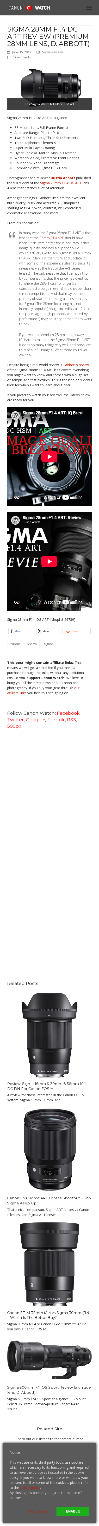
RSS (71, 719)
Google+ (35, 719)
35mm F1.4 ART (51, 238)
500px (14, 726)
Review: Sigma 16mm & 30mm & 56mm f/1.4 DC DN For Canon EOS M (47, 1086)
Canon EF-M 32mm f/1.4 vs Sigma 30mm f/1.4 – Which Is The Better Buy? (48, 1315)
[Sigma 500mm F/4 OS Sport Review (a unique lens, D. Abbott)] (49, 1358)
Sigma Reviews (52, 52)
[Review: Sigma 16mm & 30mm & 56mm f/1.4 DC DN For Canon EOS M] (49, 1035)
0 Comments (22, 57)
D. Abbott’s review (75, 365)
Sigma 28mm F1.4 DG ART (61, 183)
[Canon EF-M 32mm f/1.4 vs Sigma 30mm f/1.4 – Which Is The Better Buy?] (49, 1264)
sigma (48, 644)
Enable (73, 1511)
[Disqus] (49, 794)
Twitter (15, 719)
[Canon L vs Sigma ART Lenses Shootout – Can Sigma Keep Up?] (49, 1149)
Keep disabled (38, 1511)
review (32, 644)
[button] (89, 8)
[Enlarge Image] (49, 87)
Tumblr (56, 719)
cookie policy (30, 1487)
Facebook (68, 713)
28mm (15, 644)
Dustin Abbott (63, 178)
